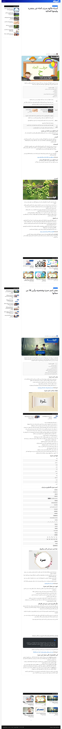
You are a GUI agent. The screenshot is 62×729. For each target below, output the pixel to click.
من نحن (9, 727)
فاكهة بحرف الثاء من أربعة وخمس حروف (47, 231)
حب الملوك (54, 96)
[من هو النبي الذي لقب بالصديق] (35, 110)
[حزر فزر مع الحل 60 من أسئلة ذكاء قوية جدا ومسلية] (16, 10)
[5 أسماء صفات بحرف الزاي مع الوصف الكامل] (16, 31)
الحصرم (55, 95)
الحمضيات (54, 91)
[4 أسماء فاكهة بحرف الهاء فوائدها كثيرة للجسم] (40, 274)
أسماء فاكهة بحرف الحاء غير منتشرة (50, 89)
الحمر (55, 92)
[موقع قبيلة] (56, 1)
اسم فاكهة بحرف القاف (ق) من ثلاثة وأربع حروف (45, 157)
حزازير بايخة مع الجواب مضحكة (8, 33)
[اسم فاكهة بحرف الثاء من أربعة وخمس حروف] (52, 263)
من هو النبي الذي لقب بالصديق (9, 21)
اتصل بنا (12, 727)
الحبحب (55, 90)
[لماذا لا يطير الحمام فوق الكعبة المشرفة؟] (50, 110)
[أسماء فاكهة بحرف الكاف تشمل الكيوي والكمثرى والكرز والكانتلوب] (28, 275)
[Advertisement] (40, 32)
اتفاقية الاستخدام (16, 727)
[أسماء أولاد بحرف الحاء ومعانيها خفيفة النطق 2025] (28, 262)
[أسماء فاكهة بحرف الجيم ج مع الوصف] (52, 274)
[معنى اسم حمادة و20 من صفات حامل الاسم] (40, 263)
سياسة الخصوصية (5, 727)
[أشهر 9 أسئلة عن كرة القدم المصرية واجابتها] (16, 14)
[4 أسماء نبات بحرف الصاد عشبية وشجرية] (16, 26)
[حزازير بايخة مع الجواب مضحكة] (16, 34)
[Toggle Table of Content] (56, 88)
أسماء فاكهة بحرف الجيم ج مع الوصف (52, 279)
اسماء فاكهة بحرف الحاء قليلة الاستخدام (50, 94)
